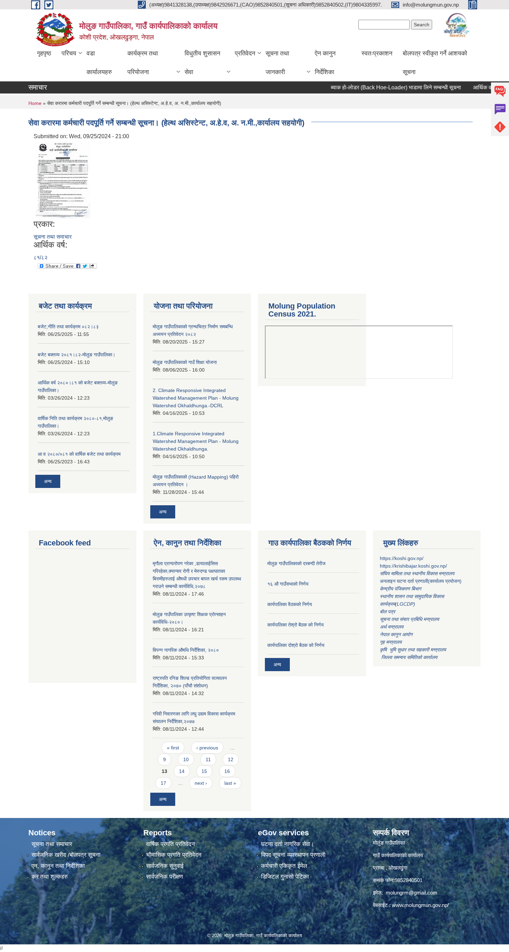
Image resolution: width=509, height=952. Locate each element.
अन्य (48, 481)
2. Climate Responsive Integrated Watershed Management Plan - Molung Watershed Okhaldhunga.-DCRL (196, 398)
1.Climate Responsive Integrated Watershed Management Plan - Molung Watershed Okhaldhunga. (196, 441)
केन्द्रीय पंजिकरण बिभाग (401, 588)
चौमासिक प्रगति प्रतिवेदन (174, 855)
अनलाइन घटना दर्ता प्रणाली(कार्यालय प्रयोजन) (421, 581)
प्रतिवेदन (245, 53)
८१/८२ (40, 257)
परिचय (69, 53)
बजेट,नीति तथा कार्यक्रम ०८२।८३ (68, 326)
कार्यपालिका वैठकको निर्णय (289, 604)
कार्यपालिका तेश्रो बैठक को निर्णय (295, 625)
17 (163, 783)
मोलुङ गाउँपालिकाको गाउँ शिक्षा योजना (185, 362)
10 (186, 759)
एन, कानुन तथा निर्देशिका (58, 866)
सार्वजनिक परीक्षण (164, 876)
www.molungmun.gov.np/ (420, 905)
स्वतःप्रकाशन (376, 53)
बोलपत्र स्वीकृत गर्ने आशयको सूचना (435, 62)
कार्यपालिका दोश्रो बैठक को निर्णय (295, 645)
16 (227, 771)
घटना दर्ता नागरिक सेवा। (287, 844)
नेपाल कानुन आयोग (396, 634)
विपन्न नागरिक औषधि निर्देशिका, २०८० (186, 650)
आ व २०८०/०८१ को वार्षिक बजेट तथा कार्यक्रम (79, 454)
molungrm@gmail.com (411, 893)
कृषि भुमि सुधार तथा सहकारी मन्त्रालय (413, 649)
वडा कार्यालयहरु (99, 62)
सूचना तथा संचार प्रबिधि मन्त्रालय (409, 619)
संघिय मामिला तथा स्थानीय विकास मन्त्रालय (418, 573)
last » (230, 783)
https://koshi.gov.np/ (401, 558)
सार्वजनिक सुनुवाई (165, 866)
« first (173, 747)
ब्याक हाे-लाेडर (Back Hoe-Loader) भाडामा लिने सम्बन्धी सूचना (380, 87)
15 (204, 771)
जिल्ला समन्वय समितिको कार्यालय (408, 657)
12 (230, 759)
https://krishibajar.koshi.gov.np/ (413, 566)
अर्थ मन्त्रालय (391, 627)
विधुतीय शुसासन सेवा (202, 62)
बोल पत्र (388, 611)
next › (201, 783)
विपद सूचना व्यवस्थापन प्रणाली (293, 855)
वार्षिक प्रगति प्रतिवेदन (170, 844)
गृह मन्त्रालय (391, 642)
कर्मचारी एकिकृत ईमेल (284, 866)
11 (208, 759)
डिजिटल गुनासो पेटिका (285, 876)
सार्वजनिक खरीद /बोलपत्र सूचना (66, 855)
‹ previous (207, 747)
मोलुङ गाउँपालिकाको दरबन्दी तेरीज (296, 563)
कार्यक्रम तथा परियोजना (142, 62)
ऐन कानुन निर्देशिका (325, 62)
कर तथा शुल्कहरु (50, 876)
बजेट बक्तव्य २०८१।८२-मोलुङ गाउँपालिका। (76, 354)
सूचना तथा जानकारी (277, 62)
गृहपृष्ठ (44, 53)
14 (182, 771)
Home (35, 103)
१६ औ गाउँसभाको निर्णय (288, 584)
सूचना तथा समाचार (53, 237)
